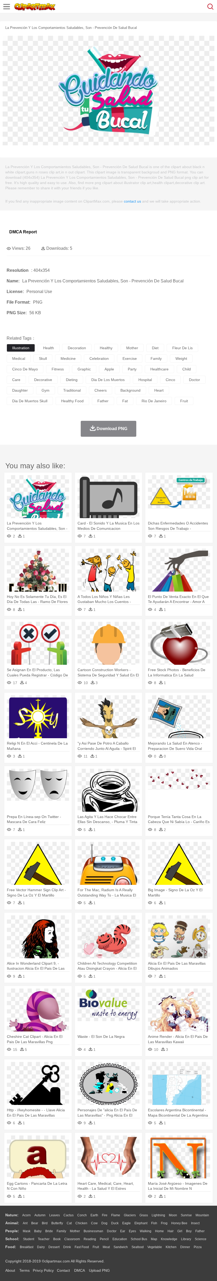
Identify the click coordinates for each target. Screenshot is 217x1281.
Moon (173, 1215)
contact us (132, 201)
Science (200, 1239)
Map (154, 1239)
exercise (130, 358)
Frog (164, 1223)
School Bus (139, 1239)
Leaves (54, 1215)
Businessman (93, 1231)
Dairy (41, 1247)
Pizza (198, 1247)
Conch (82, 1215)
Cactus (69, 1215)
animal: (12, 1223)
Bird (45, 1223)
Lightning (158, 1215)
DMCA (79, 1270)
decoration (77, 348)
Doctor (111, 1231)
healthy (106, 348)
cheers (100, 390)
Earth (94, 1215)
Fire (104, 1215)
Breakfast (26, 1247)
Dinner (185, 1247)
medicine (68, 358)
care (16, 380)
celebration (99, 358)
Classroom (72, 1239)
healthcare (159, 369)
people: (12, 1231)
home (159, 1231)
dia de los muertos (108, 380)
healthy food (72, 401)
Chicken (81, 1223)
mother (132, 348)
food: (10, 1247)
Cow (94, 1223)
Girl (179, 1231)
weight (181, 358)
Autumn (40, 1215)
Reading (90, 1239)
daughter (20, 390)
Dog (104, 1223)
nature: (12, 1215)
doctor (194, 380)
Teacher (43, 1239)
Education (119, 1239)
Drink (67, 1247)
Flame (115, 1215)
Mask (26, 1231)
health (48, 348)
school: (12, 1239)
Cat (69, 1223)
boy (189, 1231)
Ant (25, 1223)
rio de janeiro (154, 401)
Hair (171, 1231)
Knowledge (169, 1239)
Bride (49, 1231)
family (156, 358)
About (10, 1270)
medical (18, 358)
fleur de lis (182, 348)
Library (186, 1239)
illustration (20, 348)
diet (155, 348)
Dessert (54, 1247)
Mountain (202, 1215)
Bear (34, 1223)
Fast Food (82, 1247)
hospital (145, 380)
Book (57, 1239)
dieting (72, 380)
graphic (84, 369)
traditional (72, 390)
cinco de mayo (25, 369)
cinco (170, 380)
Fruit (96, 1247)
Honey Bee (179, 1223)
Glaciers (130, 1215)
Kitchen (171, 1247)
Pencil (104, 1239)
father (102, 401)
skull (43, 358)
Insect (195, 1223)
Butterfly (57, 1223)
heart (159, 390)
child (186, 369)
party (132, 369)
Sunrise (186, 1215)
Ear (122, 1231)
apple (109, 369)
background (130, 390)
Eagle (126, 1223)
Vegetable (154, 1247)
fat (125, 401)
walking (145, 1231)
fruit (184, 401)
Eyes (132, 1231)
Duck (115, 1223)
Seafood (138, 1247)
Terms (24, 1270)
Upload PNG (99, 1270)
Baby (38, 1231)
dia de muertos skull (29, 401)
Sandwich (121, 1247)
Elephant (140, 1223)
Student (28, 1239)
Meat (106, 1247)
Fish (154, 1223)
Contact (63, 1270)
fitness (58, 369)
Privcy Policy (43, 1270)
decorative (43, 380)
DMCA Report (23, 232)
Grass (143, 1215)
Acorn (26, 1215)
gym (45, 390)
